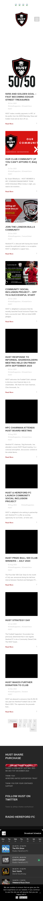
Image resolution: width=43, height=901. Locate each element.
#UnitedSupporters (14, 106)
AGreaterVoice (27, 106)
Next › (33, 729)
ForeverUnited (26, 236)
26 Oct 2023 (12, 103)
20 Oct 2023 (12, 233)
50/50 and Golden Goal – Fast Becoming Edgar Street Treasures (20, 97)
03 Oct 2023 (12, 369)
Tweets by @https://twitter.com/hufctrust (19, 807)
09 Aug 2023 (12, 505)
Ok (17, 897)
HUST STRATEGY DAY (17, 620)
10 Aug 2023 (12, 434)
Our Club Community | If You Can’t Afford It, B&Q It (21, 162)
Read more (23, 897)
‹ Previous (12, 721)
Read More (9, 124)
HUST (10, 109)
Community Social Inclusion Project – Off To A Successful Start (21, 292)
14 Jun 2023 (12, 624)
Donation (25, 692)
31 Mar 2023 (12, 689)
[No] (40, 893)
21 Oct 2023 (12, 168)
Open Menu (36, 19)
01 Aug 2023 (12, 565)
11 (34, 725)
